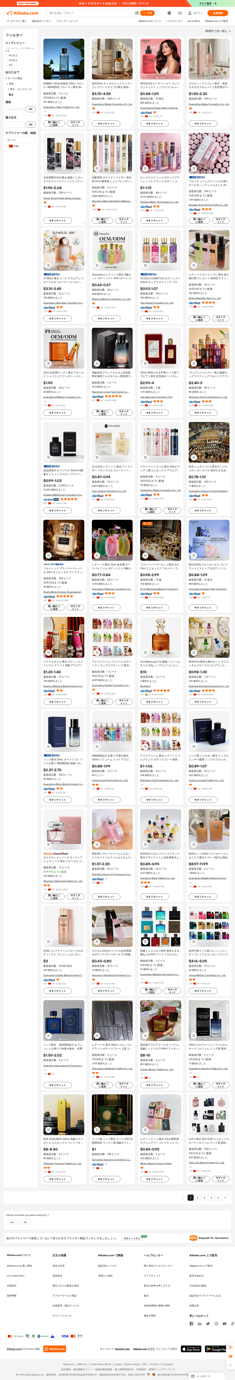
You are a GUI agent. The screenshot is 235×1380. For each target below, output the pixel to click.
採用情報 (12, 1295)
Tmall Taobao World (100, 1364)
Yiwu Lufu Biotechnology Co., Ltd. (207, 1162)
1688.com (82, 1364)
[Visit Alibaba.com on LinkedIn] (200, 1323)
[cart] (180, 13)
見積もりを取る (133, 1238)
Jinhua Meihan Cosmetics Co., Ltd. (207, 975)
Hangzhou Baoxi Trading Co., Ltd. (157, 878)
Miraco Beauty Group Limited (156, 1163)
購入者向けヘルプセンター (158, 1265)
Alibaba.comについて (19, 1255)
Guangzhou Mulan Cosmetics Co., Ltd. (112, 104)
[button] (137, 13)
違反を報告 (150, 1315)
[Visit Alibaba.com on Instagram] (216, 1323)
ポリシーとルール (62, 1315)
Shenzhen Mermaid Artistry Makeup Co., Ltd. (111, 201)
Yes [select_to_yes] (12, 1222)
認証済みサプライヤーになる (205, 1295)
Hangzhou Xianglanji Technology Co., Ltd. (111, 975)
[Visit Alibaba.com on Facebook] (191, 1323)
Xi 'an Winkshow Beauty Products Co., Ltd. (160, 589)
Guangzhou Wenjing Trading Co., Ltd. (208, 1068)
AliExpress (68, 1364)
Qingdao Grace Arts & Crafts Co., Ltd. (208, 205)
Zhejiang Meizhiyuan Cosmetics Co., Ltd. (62, 494)
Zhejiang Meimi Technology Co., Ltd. (159, 202)
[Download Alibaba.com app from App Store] (191, 1349)
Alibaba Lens (14, 1349)
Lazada (117, 1364)
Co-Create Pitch (15, 1275)
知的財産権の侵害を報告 (157, 1305)
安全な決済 (58, 1265)
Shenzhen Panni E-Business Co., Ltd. (208, 397)
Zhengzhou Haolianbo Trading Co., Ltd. (112, 1068)
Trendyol (154, 1364)
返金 (146, 1295)
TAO (144, 1364)
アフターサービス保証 (64, 1295)
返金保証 (57, 1275)
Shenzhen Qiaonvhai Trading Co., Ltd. (63, 881)
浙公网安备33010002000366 (174, 1374)
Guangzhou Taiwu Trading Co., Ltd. (61, 107)
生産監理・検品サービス (65, 1305)
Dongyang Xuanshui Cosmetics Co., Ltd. (111, 1159)
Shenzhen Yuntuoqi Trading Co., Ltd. (62, 1163)
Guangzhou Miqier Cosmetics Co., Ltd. (160, 490)
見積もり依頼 (105, 1275)
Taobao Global (131, 1364)
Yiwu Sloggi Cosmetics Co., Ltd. (157, 302)
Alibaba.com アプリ (144, 1349)
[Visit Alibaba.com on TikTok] (233, 1323)
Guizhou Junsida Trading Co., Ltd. (206, 780)
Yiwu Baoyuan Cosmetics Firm (156, 397)
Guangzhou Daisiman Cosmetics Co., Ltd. (111, 589)
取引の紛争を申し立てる (157, 1285)
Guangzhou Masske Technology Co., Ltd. (159, 974)
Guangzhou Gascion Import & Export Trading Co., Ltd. (208, 491)
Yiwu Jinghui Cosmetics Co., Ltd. (109, 491)
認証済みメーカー (107, 1265)
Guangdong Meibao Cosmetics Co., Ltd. (62, 397)
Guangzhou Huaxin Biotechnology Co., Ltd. (63, 975)
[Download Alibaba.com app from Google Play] (216, 1349)
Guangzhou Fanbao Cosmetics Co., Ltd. (110, 685)
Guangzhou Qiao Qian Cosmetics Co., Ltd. (63, 302)
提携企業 (194, 1305)
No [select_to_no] (25, 1222)
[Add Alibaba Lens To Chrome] (54, 1349)
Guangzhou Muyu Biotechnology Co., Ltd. (63, 784)
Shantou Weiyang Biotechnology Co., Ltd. (63, 686)
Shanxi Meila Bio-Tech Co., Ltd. (205, 298)
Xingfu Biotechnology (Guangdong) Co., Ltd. (62, 592)
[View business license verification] (148, 1375)
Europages (167, 1364)
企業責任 (12, 1285)
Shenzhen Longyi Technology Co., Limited (110, 392)
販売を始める (196, 1275)
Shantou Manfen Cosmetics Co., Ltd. (111, 299)
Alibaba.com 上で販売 (201, 1265)
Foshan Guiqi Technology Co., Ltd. (110, 780)
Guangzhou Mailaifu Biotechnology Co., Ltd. (207, 878)
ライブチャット (152, 1275)
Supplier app (122, 1349)
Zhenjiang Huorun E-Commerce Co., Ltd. (111, 874)
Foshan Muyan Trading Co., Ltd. (156, 1069)
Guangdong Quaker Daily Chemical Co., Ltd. (158, 108)
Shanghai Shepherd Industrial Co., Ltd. (209, 686)
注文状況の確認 (197, 1285)
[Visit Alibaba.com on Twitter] (208, 1323)
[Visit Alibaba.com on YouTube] (224, 1323)
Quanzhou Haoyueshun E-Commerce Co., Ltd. (63, 1065)
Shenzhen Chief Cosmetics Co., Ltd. (159, 780)
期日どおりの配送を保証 (65, 1285)
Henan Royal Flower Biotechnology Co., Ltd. (62, 198)
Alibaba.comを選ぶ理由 (19, 1265)
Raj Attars (145, 686)
